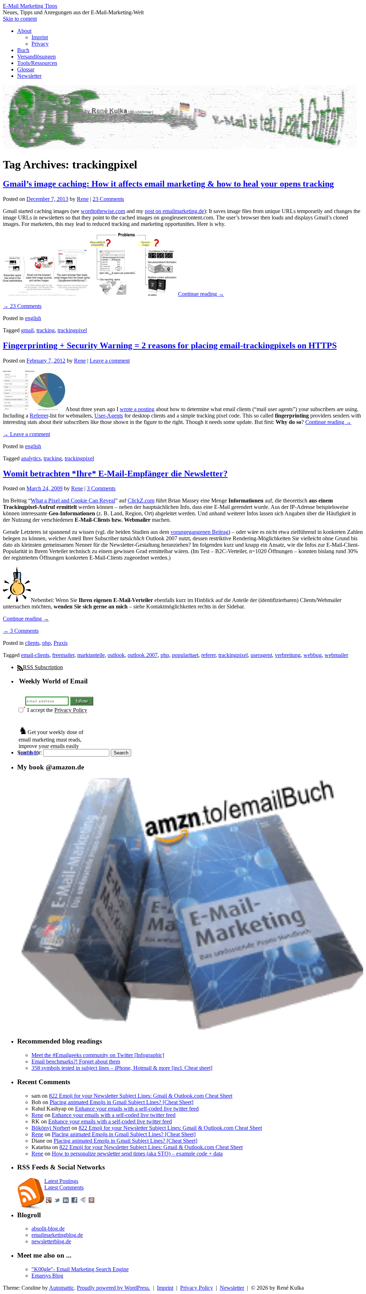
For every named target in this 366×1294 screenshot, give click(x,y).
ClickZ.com (141, 500)
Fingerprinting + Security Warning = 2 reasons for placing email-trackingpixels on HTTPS (170, 345)
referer (208, 655)
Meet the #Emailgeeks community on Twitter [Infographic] (97, 1055)
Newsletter (29, 76)
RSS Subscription (43, 667)
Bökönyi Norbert (50, 1128)
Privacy (40, 44)
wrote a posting (137, 409)
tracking (45, 330)
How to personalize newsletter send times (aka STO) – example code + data (137, 1154)
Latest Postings (61, 1181)
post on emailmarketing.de (174, 211)
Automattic (61, 1288)
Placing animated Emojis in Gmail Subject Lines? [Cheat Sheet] (121, 1102)
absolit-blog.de (48, 1228)
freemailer (63, 655)
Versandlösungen (36, 57)
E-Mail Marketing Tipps (30, 6)
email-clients (35, 655)
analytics (31, 458)
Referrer (39, 416)
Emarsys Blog (47, 1276)
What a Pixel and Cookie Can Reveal (73, 500)
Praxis (61, 643)
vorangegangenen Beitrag (199, 532)
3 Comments (101, 488)
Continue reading (201, 294)
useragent (261, 655)
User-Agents (108, 416)
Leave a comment (110, 361)
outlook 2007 (143, 655)
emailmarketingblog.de (57, 1235)
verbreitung (288, 655)
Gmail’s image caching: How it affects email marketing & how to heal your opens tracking (168, 183)
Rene (83, 199)
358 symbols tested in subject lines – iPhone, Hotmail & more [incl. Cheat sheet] (121, 1068)
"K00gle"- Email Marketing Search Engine (80, 1269)
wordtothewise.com (103, 211)
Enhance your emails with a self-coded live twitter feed (137, 1109)
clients (32, 643)
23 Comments (108, 199)
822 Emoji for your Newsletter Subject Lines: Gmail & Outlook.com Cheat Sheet (140, 1096)
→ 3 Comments (21, 631)
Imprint (39, 37)
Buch (23, 50)
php (46, 643)
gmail (27, 330)
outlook (116, 655)
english (33, 318)
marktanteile (91, 655)
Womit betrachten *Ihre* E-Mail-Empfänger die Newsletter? (115, 473)
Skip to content (20, 19)
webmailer (336, 655)
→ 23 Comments (22, 306)
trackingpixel (72, 330)
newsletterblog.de (51, 1241)
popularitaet (185, 655)
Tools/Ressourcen (37, 63)
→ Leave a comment (26, 434)
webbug (312, 655)
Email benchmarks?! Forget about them (75, 1061)
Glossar (25, 69)
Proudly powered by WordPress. (113, 1288)
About (24, 31)
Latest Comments (64, 1187)
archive (28, 752)
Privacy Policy (70, 710)
